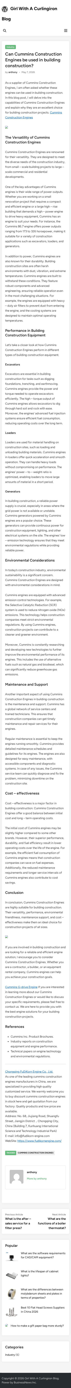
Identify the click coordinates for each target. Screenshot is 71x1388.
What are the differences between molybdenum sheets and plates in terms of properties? (42, 1293)
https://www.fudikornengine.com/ (39, 1141)
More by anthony (37, 1178)
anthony (12, 72)
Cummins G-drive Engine (21, 987)
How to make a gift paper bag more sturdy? (37, 1325)
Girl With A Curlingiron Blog (42, 1378)
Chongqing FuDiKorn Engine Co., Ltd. (29, 1071)
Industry (10, 47)
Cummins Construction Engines (35, 1153)
